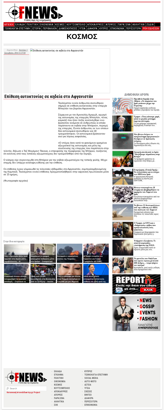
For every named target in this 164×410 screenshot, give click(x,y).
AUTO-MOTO (90, 381)
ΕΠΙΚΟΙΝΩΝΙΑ (117, 28)
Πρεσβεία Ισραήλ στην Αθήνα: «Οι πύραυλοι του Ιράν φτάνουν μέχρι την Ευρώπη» (145, 102)
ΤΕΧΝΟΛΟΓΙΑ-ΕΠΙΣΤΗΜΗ (17, 28)
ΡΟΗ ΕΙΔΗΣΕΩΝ (151, 28)
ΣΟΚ (56, 405)
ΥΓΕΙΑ (82, 28)
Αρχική (8, 24)
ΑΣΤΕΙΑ (87, 384)
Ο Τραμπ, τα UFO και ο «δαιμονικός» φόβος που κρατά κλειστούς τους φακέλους (145, 226)
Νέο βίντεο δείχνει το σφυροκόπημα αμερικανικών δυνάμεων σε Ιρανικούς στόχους (146, 137)
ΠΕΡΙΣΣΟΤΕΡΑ (133, 28)
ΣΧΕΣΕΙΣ (88, 391)
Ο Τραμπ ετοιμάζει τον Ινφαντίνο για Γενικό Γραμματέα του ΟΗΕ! (93, 258)
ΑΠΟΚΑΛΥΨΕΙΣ (95, 24)
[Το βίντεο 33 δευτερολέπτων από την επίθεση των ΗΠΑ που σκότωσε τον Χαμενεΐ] (122, 212)
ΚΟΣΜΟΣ (60, 24)
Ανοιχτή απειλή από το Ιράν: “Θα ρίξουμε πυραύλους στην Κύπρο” (147, 154)
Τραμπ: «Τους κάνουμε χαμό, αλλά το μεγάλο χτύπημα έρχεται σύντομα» (147, 118)
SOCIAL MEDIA (91, 378)
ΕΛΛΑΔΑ (20, 24)
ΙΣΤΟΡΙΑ (36, 28)
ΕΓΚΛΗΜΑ (58, 374)
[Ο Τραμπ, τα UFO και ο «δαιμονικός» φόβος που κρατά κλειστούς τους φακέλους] (122, 230)
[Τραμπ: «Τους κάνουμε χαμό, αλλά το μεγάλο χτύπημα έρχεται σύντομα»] (122, 124)
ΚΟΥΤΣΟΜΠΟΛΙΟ (76, 24)
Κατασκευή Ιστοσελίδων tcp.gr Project (23, 392)
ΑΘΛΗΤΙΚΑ (138, 24)
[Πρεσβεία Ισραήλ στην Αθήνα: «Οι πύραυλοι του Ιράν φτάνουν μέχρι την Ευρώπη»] (122, 106)
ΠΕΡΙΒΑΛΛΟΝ (50, 28)
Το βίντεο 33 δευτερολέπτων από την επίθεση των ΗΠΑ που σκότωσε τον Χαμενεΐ (147, 207)
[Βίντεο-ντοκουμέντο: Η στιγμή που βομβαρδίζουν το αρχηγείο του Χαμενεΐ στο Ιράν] (122, 194)
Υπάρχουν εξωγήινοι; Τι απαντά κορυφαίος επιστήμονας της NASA (145, 243)
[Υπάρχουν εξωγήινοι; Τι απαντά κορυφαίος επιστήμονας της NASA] (122, 248)
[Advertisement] (30, 124)
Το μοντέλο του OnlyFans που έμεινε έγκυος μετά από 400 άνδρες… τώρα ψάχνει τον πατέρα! (146, 261)
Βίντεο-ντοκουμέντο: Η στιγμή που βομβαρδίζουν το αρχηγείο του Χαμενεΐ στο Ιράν (146, 190)
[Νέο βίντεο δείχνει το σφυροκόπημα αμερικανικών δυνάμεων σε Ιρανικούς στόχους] (122, 141)
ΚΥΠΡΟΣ (103, 28)
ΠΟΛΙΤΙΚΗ (32, 24)
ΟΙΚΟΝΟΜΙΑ (46, 24)
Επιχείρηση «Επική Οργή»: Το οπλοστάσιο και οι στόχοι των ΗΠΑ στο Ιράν (146, 172)
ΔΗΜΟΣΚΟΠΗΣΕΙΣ (68, 28)
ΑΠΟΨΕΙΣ (111, 24)
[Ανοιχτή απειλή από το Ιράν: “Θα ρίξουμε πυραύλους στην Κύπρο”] (122, 159)
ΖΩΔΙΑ (150, 24)
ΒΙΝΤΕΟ (88, 395)
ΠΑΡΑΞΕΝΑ (124, 24)
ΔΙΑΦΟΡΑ (92, 28)
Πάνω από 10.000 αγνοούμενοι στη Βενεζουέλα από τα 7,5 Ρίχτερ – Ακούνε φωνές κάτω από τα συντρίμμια (43, 281)
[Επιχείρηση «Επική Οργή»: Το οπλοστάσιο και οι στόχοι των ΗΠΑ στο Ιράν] (122, 177)
